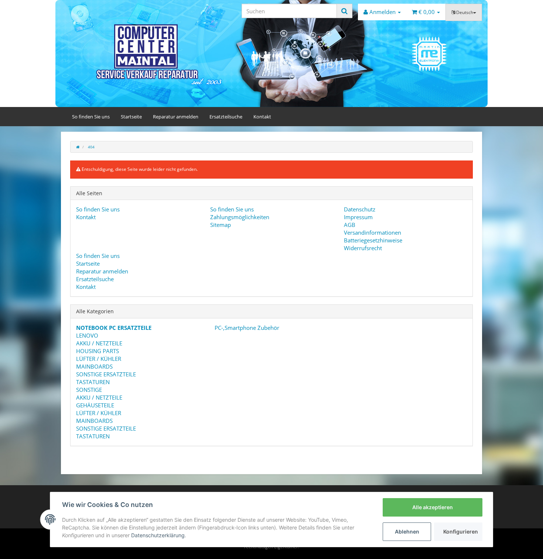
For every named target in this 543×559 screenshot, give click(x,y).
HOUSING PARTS (97, 351)
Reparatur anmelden (175, 116)
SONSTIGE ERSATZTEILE (106, 374)
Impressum (358, 217)
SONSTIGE (89, 389)
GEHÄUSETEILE (95, 405)
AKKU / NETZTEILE (99, 343)
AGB (349, 224)
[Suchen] (344, 10)
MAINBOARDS (94, 366)
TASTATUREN (93, 382)
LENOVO (87, 335)
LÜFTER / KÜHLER (98, 358)
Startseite (131, 116)
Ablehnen (407, 531)
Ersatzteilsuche (225, 116)
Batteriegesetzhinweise (373, 240)
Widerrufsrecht (363, 248)
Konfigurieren (460, 531)
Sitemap (220, 224)
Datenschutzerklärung (158, 535)
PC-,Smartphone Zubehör (246, 327)
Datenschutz (359, 209)
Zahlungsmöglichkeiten (239, 217)
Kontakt (262, 116)
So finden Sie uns (91, 116)
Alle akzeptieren (432, 507)
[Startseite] (77, 146)
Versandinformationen (372, 232)
